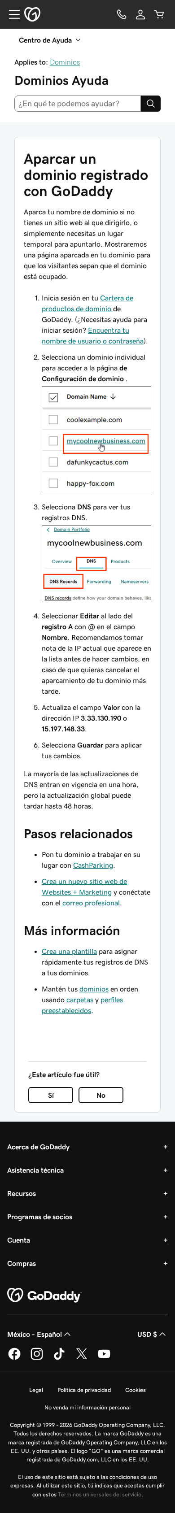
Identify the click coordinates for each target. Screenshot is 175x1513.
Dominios (65, 61)
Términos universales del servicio (99, 1494)
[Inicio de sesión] (140, 14)
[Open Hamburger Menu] (10, 14)
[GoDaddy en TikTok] (59, 1358)
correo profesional (91, 902)
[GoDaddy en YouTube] (104, 1358)
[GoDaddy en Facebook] (14, 1358)
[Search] (151, 104)
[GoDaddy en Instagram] (37, 1358)
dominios (94, 988)
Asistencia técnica (35, 1170)
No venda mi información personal (87, 1407)
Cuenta (18, 1239)
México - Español (34, 1334)
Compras (21, 1263)
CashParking (93, 865)
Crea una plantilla (69, 951)
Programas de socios (39, 1216)
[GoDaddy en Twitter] (81, 1358)
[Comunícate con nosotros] (121, 14)
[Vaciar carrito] (159, 14)
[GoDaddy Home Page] (44, 1295)
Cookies (135, 1390)
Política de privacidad (84, 1390)
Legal (36, 1390)
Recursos (21, 1193)
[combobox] (77, 104)
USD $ (147, 1334)
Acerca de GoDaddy (38, 1146)
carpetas (79, 999)
